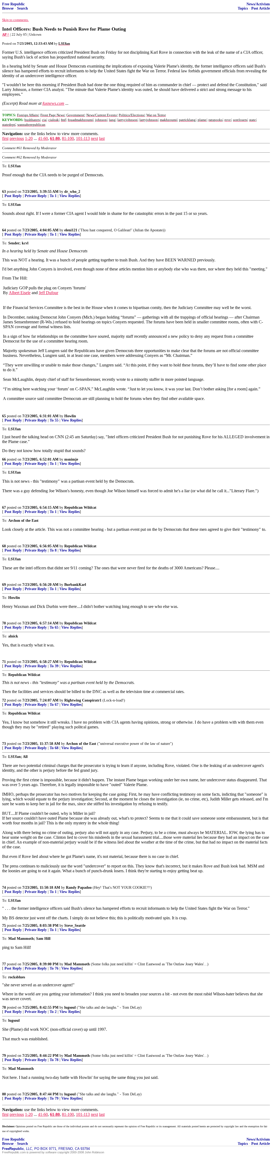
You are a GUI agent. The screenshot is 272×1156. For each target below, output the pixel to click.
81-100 (68, 138)
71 (4, 662)
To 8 (53, 550)
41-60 (43, 138)
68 (4, 546)
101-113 (83, 138)
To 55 (54, 420)
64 (4, 230)
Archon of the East (81, 744)
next (94, 138)
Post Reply (13, 196)
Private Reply (36, 196)
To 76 (54, 968)
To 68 (54, 748)
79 (4, 1056)
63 (4, 192)
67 (4, 508)
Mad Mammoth (77, 964)
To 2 (53, 1012)
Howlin (70, 416)
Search (22, 8)
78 (4, 1007)
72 (4, 700)
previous (17, 138)
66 (4, 459)
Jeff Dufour (48, 292)
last (102, 138)
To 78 (54, 1060)
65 (4, 416)
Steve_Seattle (75, 926)
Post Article (260, 8)
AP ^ (5, 34)
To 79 (54, 1098)
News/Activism (258, 4)
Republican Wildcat (80, 508)
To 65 (54, 627)
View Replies (70, 196)
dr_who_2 (72, 192)
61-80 (55, 138)
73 (4, 744)
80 (4, 1094)
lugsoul (70, 1007)
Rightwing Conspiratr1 (82, 700)
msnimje (71, 459)
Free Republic (13, 4)
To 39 (54, 666)
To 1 (53, 196)
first (5, 138)
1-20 (29, 138)
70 (4, 623)
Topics (243, 8)
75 (4, 926)
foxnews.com (53, 103)
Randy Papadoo (79, 888)
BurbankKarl (75, 585)
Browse (8, 8)
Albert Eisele (20, 292)
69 (4, 585)
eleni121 (70, 230)
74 (4, 888)
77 (4, 964)
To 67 (54, 705)
